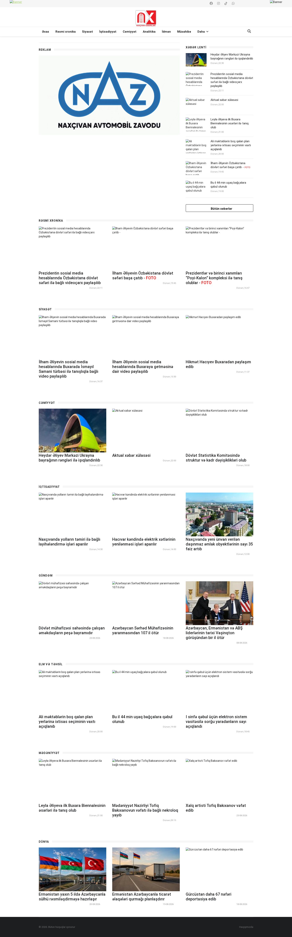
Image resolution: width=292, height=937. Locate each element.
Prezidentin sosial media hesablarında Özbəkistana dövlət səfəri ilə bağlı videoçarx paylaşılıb (232, 80)
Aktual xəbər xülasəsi (224, 100)
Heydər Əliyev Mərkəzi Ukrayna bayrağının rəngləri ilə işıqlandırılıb (232, 56)
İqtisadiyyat (107, 31)
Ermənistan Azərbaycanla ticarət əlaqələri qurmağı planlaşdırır (141, 896)
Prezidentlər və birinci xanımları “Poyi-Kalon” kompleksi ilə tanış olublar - (214, 278)
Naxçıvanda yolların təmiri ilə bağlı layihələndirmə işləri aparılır (69, 541)
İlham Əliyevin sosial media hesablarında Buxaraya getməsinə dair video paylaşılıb (142, 366)
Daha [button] (201, 31)
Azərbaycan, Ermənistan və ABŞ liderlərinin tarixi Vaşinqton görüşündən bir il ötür (214, 633)
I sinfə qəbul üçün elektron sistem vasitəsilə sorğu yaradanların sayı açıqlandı (216, 721)
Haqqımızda (246, 926)
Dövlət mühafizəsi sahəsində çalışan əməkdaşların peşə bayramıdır (72, 630)
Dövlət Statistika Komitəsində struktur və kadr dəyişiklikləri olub (216, 458)
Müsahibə (184, 31)
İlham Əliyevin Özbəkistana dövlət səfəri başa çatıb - (230, 165)
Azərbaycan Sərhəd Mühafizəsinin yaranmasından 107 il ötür (142, 630)
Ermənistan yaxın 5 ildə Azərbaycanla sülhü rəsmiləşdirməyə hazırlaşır (72, 896)
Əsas (45, 31)
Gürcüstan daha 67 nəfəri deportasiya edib (208, 896)
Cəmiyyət (129, 31)
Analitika (149, 31)
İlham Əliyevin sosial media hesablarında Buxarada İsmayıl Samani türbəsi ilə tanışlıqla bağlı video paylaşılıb (68, 369)
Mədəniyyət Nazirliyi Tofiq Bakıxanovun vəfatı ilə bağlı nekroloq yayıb (145, 810)
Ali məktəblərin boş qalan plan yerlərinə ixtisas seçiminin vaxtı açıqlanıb (231, 145)
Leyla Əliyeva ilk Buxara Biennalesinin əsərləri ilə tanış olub (230, 123)
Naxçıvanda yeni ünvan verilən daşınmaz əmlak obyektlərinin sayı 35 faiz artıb (219, 544)
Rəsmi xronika (65, 31)
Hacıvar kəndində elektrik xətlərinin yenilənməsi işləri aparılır (143, 541)
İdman (166, 31)
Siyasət (87, 31)
